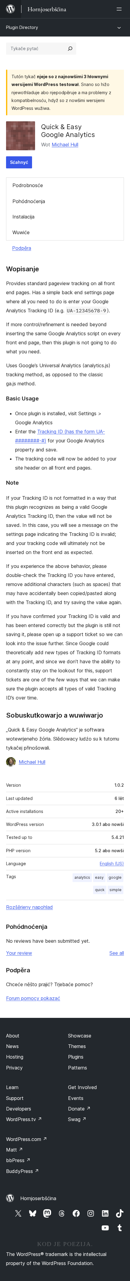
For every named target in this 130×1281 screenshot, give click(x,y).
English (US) (112, 863)
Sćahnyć (19, 162)
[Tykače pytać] (70, 49)
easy (99, 877)
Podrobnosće (27, 185)
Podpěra (21, 248)
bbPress (18, 1160)
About (12, 1036)
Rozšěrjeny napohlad (29, 907)
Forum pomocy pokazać (33, 998)
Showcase (79, 1036)
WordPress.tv (24, 1119)
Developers (18, 1109)
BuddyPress (22, 1171)
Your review (19, 953)
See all (116, 953)
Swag (77, 1119)
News (12, 1046)
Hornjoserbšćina (38, 1198)
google (115, 877)
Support (15, 1098)
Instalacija (23, 217)
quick (100, 889)
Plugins (75, 1057)
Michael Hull (65, 145)
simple (115, 889)
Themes (77, 1046)
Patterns (77, 1068)
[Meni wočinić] (120, 9)
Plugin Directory (22, 27)
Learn (12, 1087)
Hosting (14, 1057)
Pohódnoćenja (28, 201)
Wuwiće (21, 232)
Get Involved (82, 1087)
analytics (82, 877)
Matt (14, 1150)
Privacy (14, 1068)
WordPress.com (26, 1139)
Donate (79, 1109)
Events (75, 1098)
